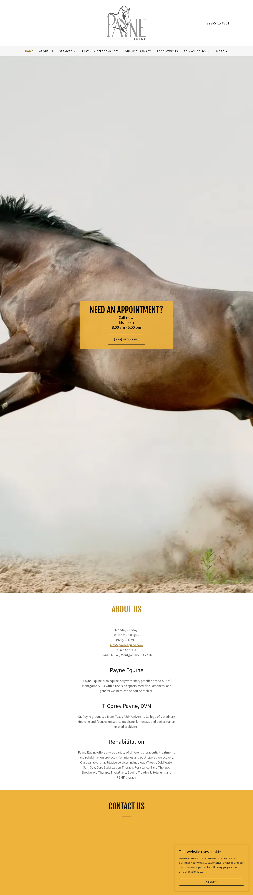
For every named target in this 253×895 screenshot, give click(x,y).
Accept (211, 881)
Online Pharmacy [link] (138, 51)
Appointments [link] (167, 51)
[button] (67, 51)
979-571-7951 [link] (218, 23)
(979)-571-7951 (126, 339)
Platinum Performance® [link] (100, 51)
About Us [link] (46, 51)
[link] (127, 22)
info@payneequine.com (126, 645)
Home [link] (29, 51)
